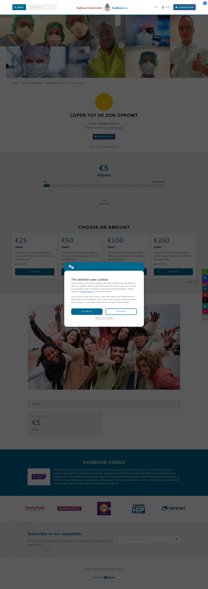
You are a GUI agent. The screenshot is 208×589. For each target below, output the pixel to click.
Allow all (87, 311)
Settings (121, 311)
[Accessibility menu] (205, 3)
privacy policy (86, 291)
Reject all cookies (104, 318)
